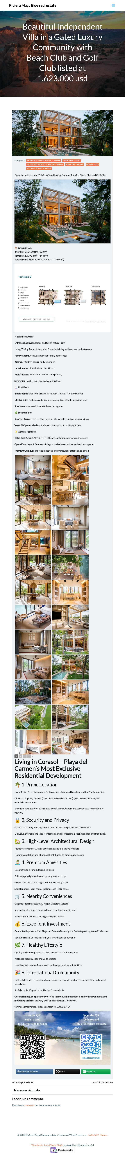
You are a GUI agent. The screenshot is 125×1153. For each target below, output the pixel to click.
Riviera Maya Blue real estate (32, 5)
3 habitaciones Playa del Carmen (43, 160)
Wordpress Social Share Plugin (47, 1145)
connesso (29, 1105)
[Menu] (113, 5)
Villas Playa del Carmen (39, 168)
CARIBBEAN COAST (71, 160)
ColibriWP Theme (97, 1134)
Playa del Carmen (75, 164)
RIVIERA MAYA (92, 164)
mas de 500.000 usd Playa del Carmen (45, 164)
